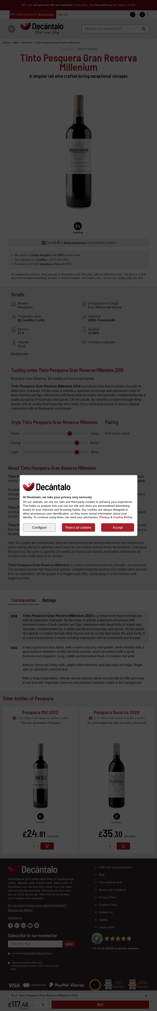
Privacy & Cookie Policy (115, 517)
